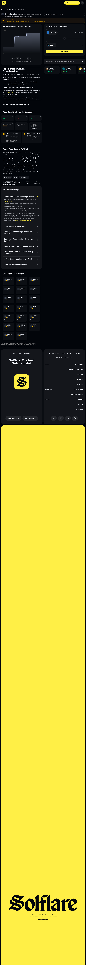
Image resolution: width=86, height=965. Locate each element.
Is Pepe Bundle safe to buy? (15, 226)
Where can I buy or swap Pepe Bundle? (19, 197)
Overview (79, 364)
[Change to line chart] (28, 58)
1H (12, 58)
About (80, 399)
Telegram (25, 177)
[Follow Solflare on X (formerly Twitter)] (54, 418)
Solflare (10, 92)
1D (14, 58)
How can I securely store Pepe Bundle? (19, 246)
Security (79, 374)
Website (8, 177)
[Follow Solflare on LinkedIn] (68, 418)
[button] (43, 20)
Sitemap (77, 353)
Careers (80, 404)
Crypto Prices (10, 9)
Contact (79, 410)
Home (2, 9)
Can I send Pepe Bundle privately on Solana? (18, 240)
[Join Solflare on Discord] (75, 418)
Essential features (75, 369)
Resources (78, 389)
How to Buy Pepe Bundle (23, 220)
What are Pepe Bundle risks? (15, 264)
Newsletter (68, 357)
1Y (23, 58)
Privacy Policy (54, 353)
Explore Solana (77, 394)
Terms (63, 353)
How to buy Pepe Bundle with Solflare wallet (60, 61)
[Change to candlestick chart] (31, 58)
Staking (80, 384)
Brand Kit (59, 357)
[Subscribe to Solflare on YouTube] (61, 418)
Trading (80, 379)
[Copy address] (23, 183)
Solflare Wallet (8, 201)
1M (20, 58)
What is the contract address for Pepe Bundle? (19, 253)
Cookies (69, 353)
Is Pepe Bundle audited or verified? (18, 259)
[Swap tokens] (64, 38)
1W (17, 58)
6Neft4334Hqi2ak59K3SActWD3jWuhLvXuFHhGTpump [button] (18, 16)
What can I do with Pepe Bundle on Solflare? (18, 233)
